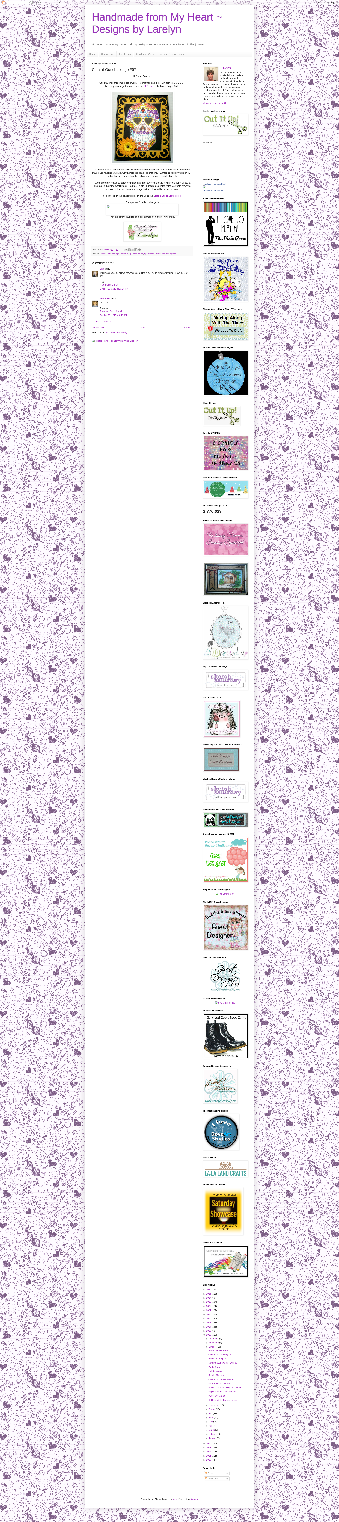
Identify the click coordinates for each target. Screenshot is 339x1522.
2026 (209, 1289)
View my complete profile (215, 103)
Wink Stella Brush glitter (166, 254)
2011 (209, 1456)
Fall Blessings (215, 1371)
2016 (209, 1331)
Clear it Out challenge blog (167, 195)
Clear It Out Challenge (109, 254)
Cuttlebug (124, 254)
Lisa (102, 269)
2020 (209, 1314)
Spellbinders (149, 254)
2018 (209, 1322)
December (214, 1338)
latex (175, 1499)
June (211, 1417)
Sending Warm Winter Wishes (222, 1363)
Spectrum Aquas (136, 254)
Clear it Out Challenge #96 (221, 1379)
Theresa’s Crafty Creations (112, 311)
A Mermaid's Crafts (109, 285)
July (211, 1413)
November (214, 1342)
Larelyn (227, 68)
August (212, 1409)
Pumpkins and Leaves (219, 1383)
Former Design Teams (171, 54)
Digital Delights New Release (222, 1392)
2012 (209, 1451)
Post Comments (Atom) (116, 332)
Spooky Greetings (216, 1375)
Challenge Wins (145, 54)
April (211, 1426)
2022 (209, 1306)
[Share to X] (133, 249)
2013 (209, 1447)
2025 (209, 1294)
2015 (209, 1335)
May (211, 1422)
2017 (209, 1327)
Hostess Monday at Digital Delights (225, 1387)
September (214, 1405)
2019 (209, 1318)
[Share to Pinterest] (139, 249)
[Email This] (126, 249)
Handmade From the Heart (214, 184)
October (213, 1347)
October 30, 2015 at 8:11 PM (113, 315)
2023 (209, 1302)
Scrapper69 (106, 298)
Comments (212, 1478)
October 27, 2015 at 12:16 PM (114, 289)
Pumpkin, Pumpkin (217, 1359)
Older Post (187, 327)
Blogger (194, 1499)
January (213, 1438)
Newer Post (98, 327)
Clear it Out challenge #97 (220, 1354)
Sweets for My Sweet (218, 1350)
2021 (209, 1310)
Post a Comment (104, 321)
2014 (209, 1443)
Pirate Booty (214, 1367)
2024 (209, 1298)
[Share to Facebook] (136, 249)
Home (92, 54)
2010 (209, 1460)
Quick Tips (125, 54)
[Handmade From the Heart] (204, 187)
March (212, 1430)
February (213, 1434)
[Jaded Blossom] (225, 990)
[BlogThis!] (129, 249)
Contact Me (107, 54)
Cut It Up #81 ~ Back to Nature (222, 1400)
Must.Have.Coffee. (217, 1396)
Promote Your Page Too (213, 191)
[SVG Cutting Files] (225, 1003)
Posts (210, 1473)
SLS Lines (149, 86)
